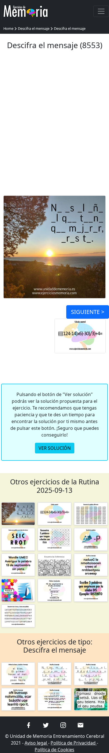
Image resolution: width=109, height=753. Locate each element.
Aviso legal (36, 743)
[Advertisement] (54, 126)
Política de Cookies (54, 750)
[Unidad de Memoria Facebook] (28, 724)
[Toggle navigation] (101, 11)
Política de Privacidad (74, 743)
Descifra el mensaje (33, 28)
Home (8, 28)
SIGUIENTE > (87, 312)
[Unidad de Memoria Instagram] (63, 724)
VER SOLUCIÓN (55, 448)
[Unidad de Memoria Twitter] (45, 724)
